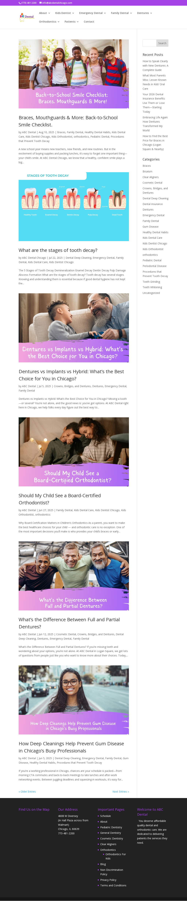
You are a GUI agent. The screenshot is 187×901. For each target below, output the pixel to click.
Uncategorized (151, 293)
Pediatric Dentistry (111, 827)
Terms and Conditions (113, 885)
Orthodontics (47, 21)
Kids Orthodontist (61, 136)
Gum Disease (151, 226)
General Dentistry (110, 832)
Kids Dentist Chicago (38, 136)
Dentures (143, 13)
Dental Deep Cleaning (78, 257)
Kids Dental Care (38, 262)
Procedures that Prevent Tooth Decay (79, 762)
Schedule (105, 816)
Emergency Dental (91, 13)
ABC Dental (29, 132)
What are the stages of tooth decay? (58, 250)
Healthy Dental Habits (97, 132)
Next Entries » (120, 791)
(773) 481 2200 (29, 2)
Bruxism (147, 171)
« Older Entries (27, 791)
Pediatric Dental (99, 136)
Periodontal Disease (155, 266)
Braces (61, 132)
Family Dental (120, 13)
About (43, 13)
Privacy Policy (108, 880)
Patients (70, 21)
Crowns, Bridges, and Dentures (72, 386)
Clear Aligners (151, 177)
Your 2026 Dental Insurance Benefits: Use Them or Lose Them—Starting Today (154, 103)
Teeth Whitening (152, 287)
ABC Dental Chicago (34, 257)
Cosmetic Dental (66, 634)
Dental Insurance (153, 204)
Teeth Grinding (151, 281)
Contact (89, 21)
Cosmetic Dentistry (111, 838)
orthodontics (81, 136)
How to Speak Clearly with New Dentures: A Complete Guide (155, 65)
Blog (103, 864)
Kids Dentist (63, 13)
